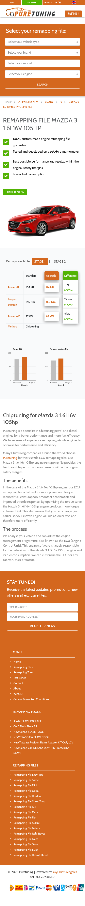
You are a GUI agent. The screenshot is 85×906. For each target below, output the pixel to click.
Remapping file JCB (24, 807)
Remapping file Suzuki (26, 823)
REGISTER (31, 2)
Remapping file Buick (25, 849)
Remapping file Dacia (26, 790)
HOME (8, 102)
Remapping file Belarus (26, 828)
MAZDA (49, 102)
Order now (15, 192)
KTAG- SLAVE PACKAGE (27, 721)
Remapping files (23, 667)
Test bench (19, 678)
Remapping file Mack (25, 812)
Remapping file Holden (27, 796)
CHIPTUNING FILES (28, 102)
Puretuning (10, 458)
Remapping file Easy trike (28, 774)
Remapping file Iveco (25, 839)
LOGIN (11, 2)
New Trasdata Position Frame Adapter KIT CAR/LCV (43, 742)
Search (42, 85)
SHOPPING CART (51, 2)
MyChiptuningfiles (65, 872)
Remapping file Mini (25, 785)
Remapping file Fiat (24, 817)
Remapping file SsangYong (29, 801)
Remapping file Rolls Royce (29, 833)
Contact (18, 683)
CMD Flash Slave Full (25, 726)
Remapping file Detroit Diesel (30, 855)
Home (17, 661)
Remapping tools (23, 672)
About (17, 688)
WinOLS (18, 694)
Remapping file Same (26, 780)
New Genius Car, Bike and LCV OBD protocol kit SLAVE (41, 750)
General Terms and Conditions (31, 699)
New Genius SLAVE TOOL (28, 732)
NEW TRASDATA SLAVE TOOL (31, 737)
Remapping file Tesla (25, 844)
